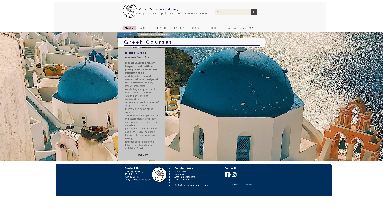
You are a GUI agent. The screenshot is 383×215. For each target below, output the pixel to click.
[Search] (254, 12)
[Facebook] (228, 175)
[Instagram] (234, 175)
